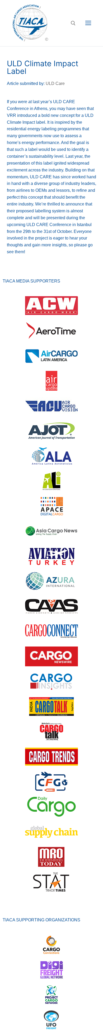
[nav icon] (88, 23)
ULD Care (55, 83)
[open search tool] (73, 23)
